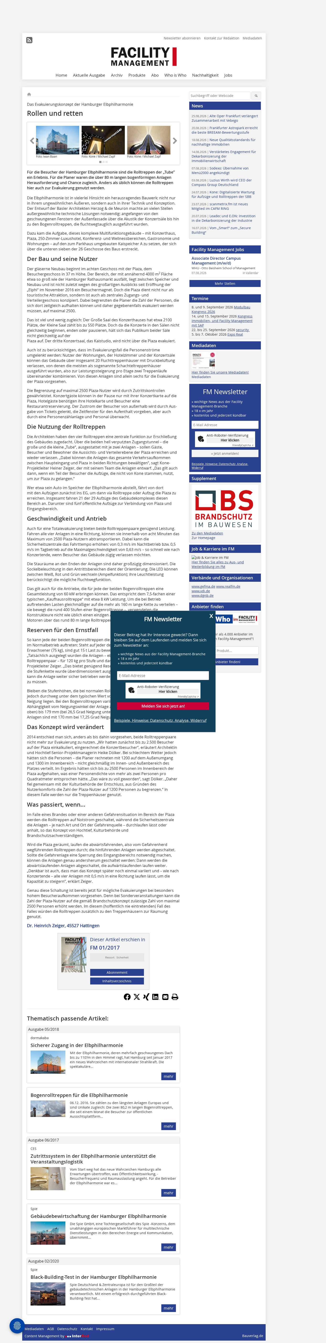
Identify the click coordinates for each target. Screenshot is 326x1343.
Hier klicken (168, 691)
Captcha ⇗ (188, 696)
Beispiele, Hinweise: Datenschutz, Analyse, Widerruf (160, 720)
